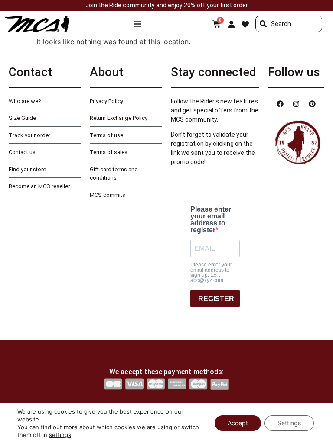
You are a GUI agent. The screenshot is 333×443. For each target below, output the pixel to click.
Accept (238, 423)
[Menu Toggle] (137, 23)
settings (60, 434)
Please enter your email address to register (210, 220)
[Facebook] (280, 104)
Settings (289, 423)
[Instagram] (296, 104)
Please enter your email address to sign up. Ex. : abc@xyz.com (211, 272)
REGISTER (216, 298)
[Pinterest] (312, 104)
